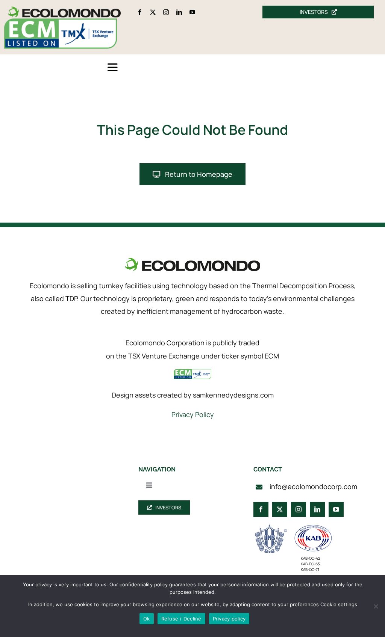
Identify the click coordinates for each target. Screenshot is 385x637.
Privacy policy (229, 619)
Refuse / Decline (181, 619)
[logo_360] (64, 10)
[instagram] (166, 12)
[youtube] (192, 12)
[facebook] (139, 12)
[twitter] (153, 12)
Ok (146, 619)
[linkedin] (179, 12)
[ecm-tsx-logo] (60, 22)
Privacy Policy (192, 414)
